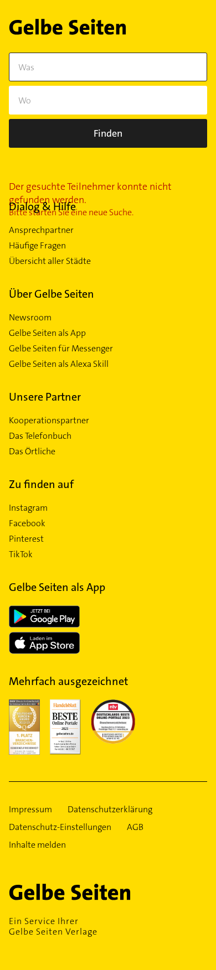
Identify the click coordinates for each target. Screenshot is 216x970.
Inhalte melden (37, 844)
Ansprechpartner (41, 230)
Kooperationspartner (49, 420)
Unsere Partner (45, 397)
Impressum (30, 809)
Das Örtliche (32, 451)
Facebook (27, 523)
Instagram (28, 507)
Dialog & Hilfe (42, 206)
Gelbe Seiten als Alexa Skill (59, 364)
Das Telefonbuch (40, 436)
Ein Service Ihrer (53, 926)
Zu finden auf (41, 484)
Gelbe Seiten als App (47, 333)
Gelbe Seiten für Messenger (61, 348)
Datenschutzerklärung (110, 809)
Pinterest (26, 538)
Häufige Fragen (37, 245)
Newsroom (30, 317)
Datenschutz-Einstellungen (60, 827)
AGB (135, 827)
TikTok (21, 554)
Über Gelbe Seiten (51, 294)
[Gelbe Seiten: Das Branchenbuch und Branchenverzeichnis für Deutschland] (67, 29)
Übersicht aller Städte (50, 261)
